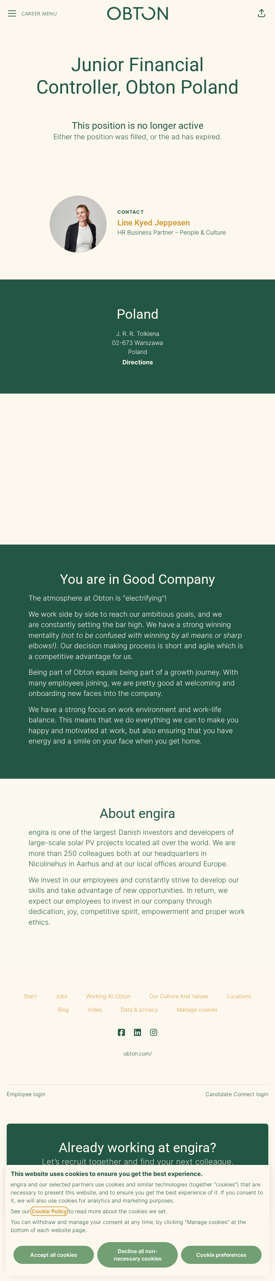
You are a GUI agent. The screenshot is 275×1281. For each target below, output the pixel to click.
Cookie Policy (49, 1211)
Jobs (61, 996)
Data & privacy (139, 1009)
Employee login (26, 1094)
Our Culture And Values (178, 996)
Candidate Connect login (237, 1094)
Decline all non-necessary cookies (138, 1255)
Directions (137, 362)
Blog (63, 1009)
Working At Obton (108, 996)
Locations (239, 996)
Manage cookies (197, 1009)
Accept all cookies (53, 1254)
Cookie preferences (221, 1254)
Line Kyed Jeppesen (153, 222)
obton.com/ (137, 1053)
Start (30, 996)
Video (95, 1009)
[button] (261, 13)
